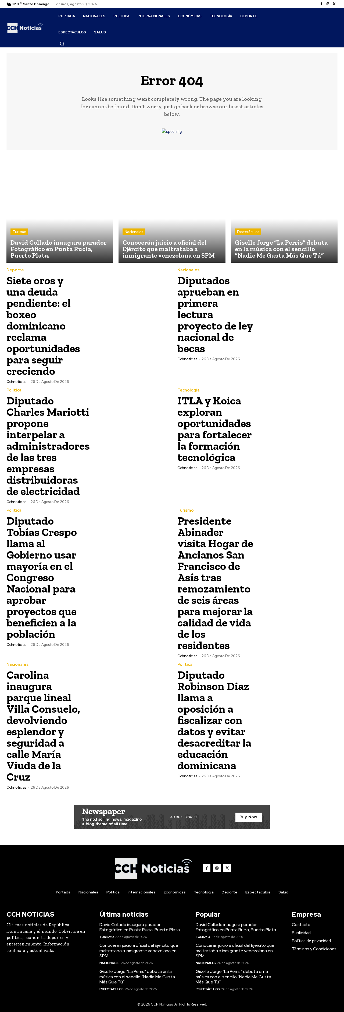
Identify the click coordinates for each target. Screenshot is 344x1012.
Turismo (19, 232)
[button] (62, 43)
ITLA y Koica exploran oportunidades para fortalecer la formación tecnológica (214, 429)
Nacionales (134, 232)
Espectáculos (248, 232)
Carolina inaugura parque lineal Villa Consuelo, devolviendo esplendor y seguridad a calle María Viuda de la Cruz (43, 726)
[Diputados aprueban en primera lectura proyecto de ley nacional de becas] (297, 308)
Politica (14, 390)
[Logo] (25, 27)
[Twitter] (334, 4)
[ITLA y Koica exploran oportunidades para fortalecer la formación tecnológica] (297, 428)
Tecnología (188, 390)
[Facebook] (321, 4)
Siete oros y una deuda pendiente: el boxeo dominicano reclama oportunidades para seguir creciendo (43, 325)
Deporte (15, 270)
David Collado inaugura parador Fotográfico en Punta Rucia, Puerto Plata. (140, 927)
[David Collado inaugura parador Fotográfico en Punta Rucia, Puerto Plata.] (59, 209)
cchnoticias (16, 381)
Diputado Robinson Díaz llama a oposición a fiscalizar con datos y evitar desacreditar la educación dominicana (214, 720)
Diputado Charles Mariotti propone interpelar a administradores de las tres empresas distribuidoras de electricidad (48, 446)
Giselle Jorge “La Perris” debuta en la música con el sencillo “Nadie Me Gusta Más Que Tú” (137, 977)
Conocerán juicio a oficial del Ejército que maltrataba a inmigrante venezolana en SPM (138, 950)
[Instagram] (328, 4)
